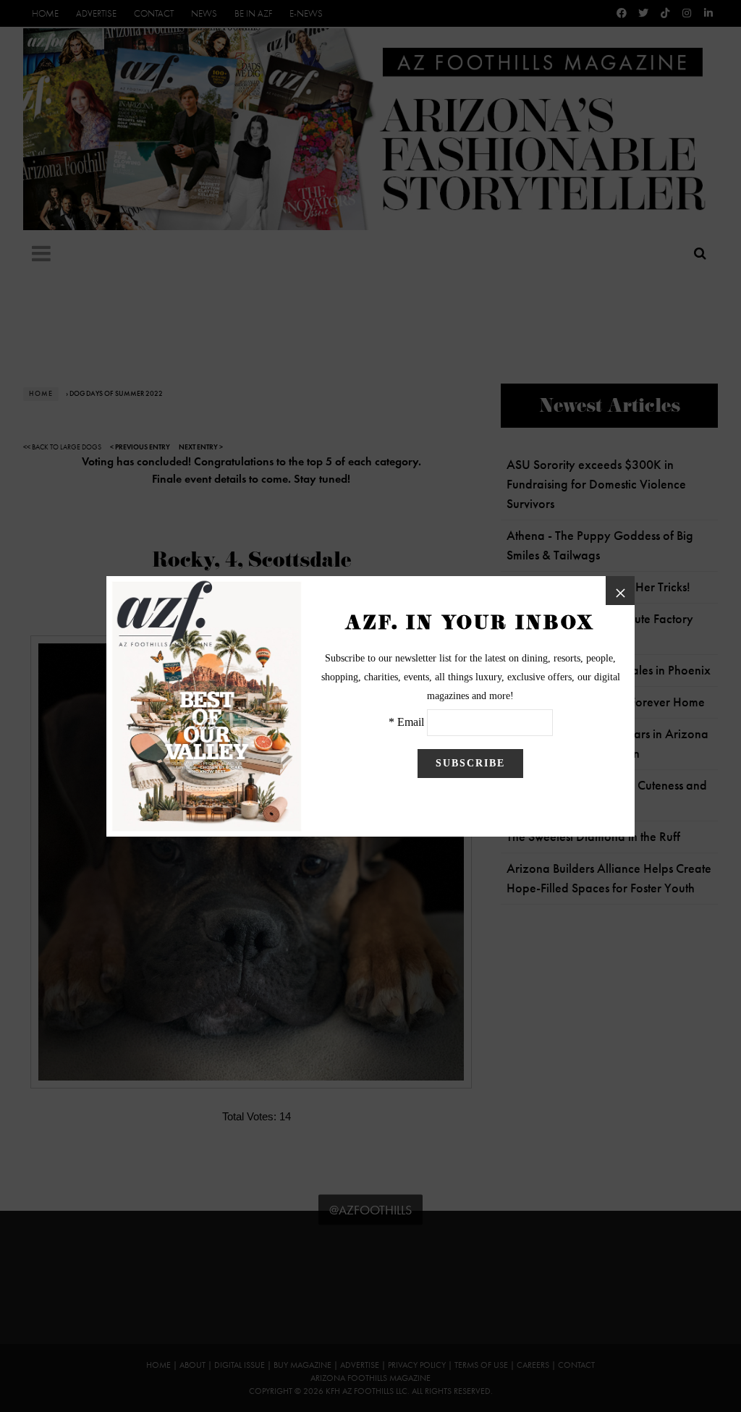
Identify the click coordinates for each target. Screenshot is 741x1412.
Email (410, 722)
